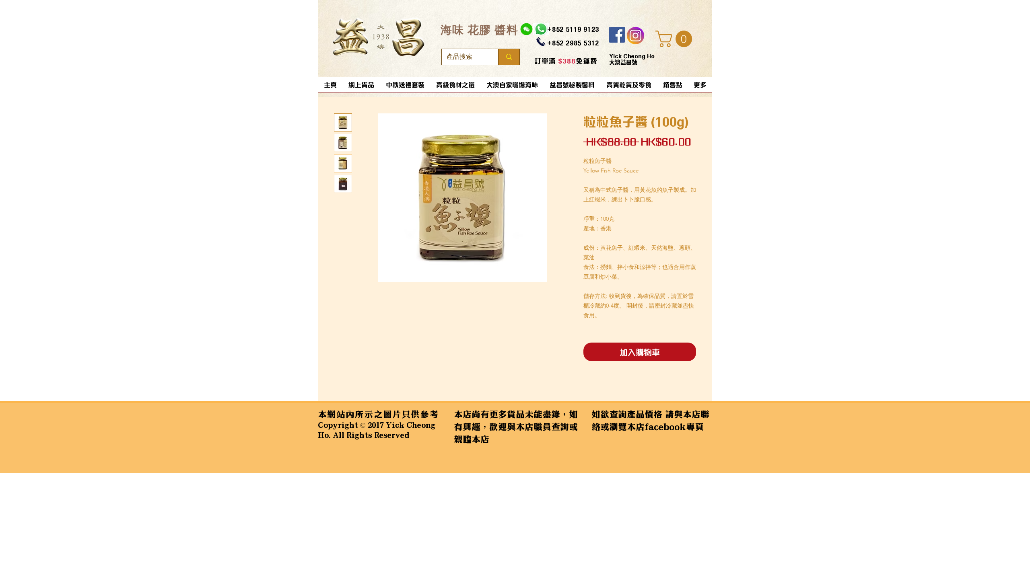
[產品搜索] (508, 57)
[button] (675, 39)
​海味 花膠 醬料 (479, 29)
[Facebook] (617, 35)
